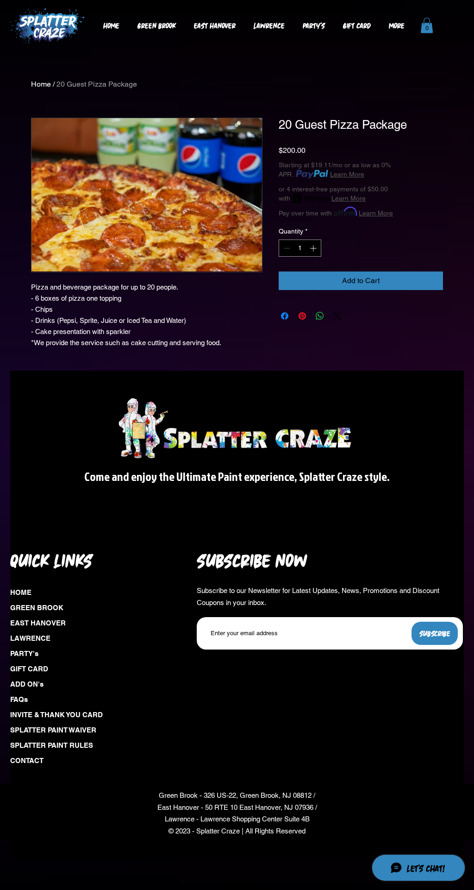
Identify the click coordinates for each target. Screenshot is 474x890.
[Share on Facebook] (284, 316)
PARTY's (24, 653)
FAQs (19, 699)
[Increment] (314, 248)
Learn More (347, 174)
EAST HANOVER (38, 623)
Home (41, 84)
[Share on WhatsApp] (319, 316)
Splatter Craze (218, 831)
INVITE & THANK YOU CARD (51, 715)
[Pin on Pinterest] (302, 316)
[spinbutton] (300, 248)
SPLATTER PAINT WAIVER (51, 730)
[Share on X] (337, 316)
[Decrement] (286, 248)
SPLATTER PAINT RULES (51, 745)
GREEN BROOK (36, 608)
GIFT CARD (29, 669)
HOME (20, 592)
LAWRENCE (30, 638)
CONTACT (27, 760)
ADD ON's (27, 684)
